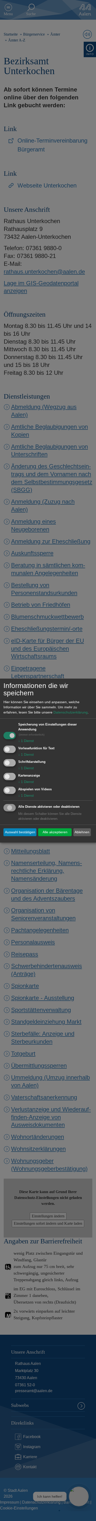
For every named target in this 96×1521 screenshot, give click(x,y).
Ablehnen (82, 832)
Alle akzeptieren (55, 832)
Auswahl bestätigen (20, 832)
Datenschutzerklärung (70, 712)
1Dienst (26, 741)
